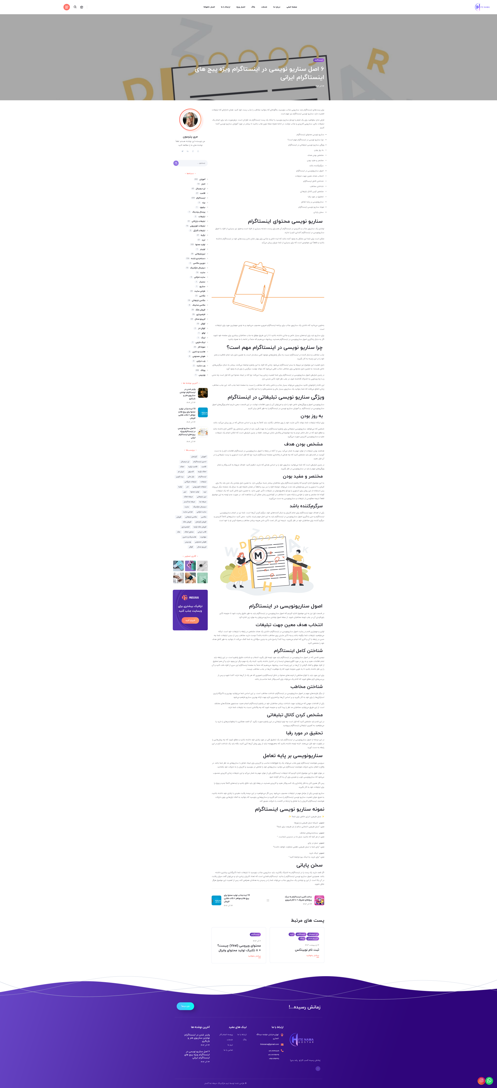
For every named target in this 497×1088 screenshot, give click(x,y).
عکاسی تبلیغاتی (196, 300)
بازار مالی (191, 476)
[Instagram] (318, 1068)
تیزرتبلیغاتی (198, 254)
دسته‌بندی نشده (195, 258)
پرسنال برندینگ (197, 212)
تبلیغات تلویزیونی (195, 226)
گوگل (201, 324)
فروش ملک (198, 310)
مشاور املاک (189, 532)
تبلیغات (200, 216)
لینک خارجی (198, 342)
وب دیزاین (199, 361)
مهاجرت (203, 537)
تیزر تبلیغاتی (201, 497)
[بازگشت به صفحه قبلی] (268, 900)
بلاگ (245, 1039)
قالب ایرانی (202, 532)
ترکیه (201, 235)
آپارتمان (194, 456)
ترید (291, 934)
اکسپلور (191, 471)
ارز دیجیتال (313, 934)
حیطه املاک (188, 497)
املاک (182, 467)
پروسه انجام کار (226, 1034)
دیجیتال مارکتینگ (195, 268)
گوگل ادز (200, 328)
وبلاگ (302, 938)
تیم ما (230, 1045)
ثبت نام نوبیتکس (307, 950)
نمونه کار (199, 347)
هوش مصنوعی (197, 356)
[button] (81, 7)
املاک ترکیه (202, 471)
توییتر (201, 249)
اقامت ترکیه (192, 467)
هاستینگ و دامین (189, 537)
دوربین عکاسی (197, 263)
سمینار (200, 282)
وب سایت (199, 365)
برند (202, 202)
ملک (178, 532)
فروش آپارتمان (200, 522)
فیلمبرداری (198, 314)
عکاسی (200, 296)
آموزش (200, 179)
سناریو (200, 286)
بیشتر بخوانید (312, 955)
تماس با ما (228, 1050)
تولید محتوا (198, 244)
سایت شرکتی (198, 277)
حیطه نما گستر (189, 502)
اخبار (201, 184)
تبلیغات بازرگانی (196, 221)
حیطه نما (202, 502)
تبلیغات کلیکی (197, 230)
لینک (201, 337)
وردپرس (200, 375)
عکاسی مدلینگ (197, 305)
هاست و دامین (197, 351)
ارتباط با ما (242, 1034)
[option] (297, 947)
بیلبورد (200, 207)
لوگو (201, 333)
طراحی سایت (198, 291)
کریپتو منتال (313, 938)
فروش (178, 517)
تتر (187, 487)
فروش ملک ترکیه (200, 527)
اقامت (200, 193)
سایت (200, 272)
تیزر (184, 492)
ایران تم (181, 471)
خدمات (230, 1039)
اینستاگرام (319, 60)
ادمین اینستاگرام (199, 461)
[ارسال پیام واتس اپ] (489, 1081)
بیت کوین (180, 476)
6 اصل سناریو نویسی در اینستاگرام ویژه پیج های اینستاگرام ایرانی (197, 1054)
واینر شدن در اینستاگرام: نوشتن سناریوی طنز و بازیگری (197, 1038)
